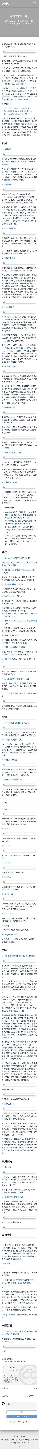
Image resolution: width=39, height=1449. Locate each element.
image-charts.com (10, 935)
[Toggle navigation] (34, 3)
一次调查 (26, 68)
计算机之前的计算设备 (13, 780)
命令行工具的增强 (11, 635)
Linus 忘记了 (9, 307)
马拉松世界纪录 (10, 482)
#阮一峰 (19, 1361)
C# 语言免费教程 (11, 740)
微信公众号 (9, 1334)
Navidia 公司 (10, 527)
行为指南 (8, 348)
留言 (12, 1283)
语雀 (18, 1334)
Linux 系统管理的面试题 (13, 723)
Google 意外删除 (8, 1048)
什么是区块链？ (10, 584)
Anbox (6, 809)
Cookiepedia (9, 894)
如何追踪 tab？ (10, 596)
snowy (6, 926)
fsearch (7, 829)
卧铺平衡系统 (9, 258)
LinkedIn (8, 512)
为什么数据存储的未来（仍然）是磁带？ (20, 956)
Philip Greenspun (9, 1315)
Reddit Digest (9, 914)
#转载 (25, 1361)
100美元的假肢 (10, 366)
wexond (7, 846)
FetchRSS (8, 863)
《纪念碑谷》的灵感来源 (13, 1197)
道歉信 (20, 351)
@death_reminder (29, 1190)
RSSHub (7, 877)
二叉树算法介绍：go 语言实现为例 (18, 693)
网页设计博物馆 (10, 760)
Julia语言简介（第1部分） (14, 679)
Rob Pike (6, 1264)
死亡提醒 (7, 1167)
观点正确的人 (9, 1104)
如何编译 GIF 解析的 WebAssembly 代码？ (20, 570)
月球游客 (7, 185)
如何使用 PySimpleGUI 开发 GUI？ (18, 659)
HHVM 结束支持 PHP (12, 452)
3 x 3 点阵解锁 (10, 228)
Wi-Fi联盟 (9, 521)
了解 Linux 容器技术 (12, 647)
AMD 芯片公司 (11, 536)
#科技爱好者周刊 (10, 1361)
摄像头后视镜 (9, 407)
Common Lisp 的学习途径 (14, 558)
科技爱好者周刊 (9, 1359)
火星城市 (7, 149)
